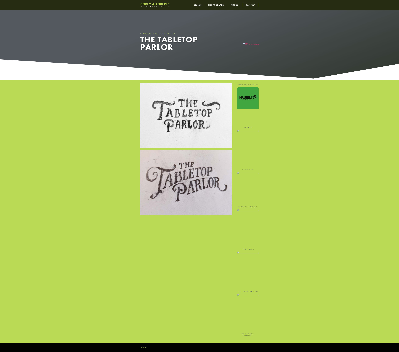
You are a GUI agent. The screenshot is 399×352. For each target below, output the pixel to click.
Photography (216, 5)
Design (198, 5)
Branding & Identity (152, 34)
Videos (234, 5)
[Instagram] (249, 347)
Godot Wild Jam (248, 249)
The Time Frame (248, 169)
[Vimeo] (257, 347)
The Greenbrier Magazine (248, 206)
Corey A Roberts (155, 4)
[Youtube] (253, 347)
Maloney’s (248, 127)
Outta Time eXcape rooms (248, 291)
